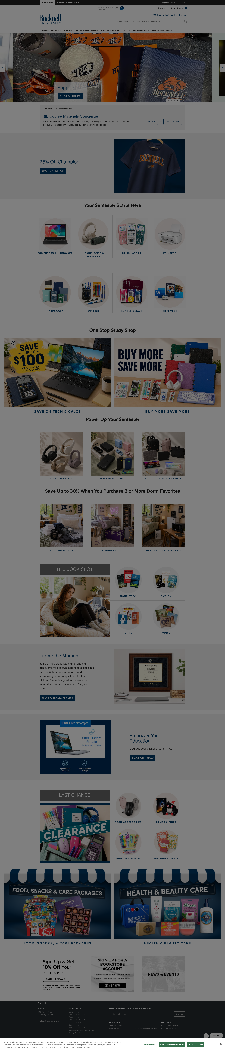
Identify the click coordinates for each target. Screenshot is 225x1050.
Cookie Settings (149, 1044)
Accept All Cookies (196, 1044)
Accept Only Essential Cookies (172, 1044)
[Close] (221, 1044)
